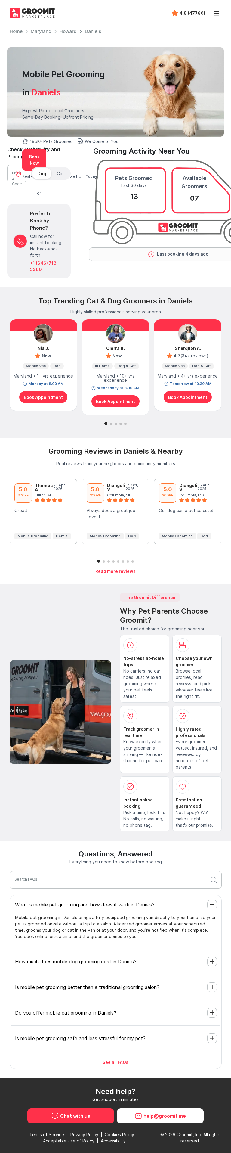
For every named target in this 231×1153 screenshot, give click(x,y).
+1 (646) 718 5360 (43, 266)
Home (16, 31)
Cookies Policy (119, 1134)
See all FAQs (115, 1062)
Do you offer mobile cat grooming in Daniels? (65, 1013)
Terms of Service (46, 1134)
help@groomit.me (164, 1116)
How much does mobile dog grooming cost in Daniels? (76, 962)
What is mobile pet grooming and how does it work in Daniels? (85, 905)
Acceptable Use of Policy (68, 1140)
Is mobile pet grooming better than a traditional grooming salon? (87, 987)
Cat (60, 173)
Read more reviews (115, 571)
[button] (105, 423)
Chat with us (75, 1116)
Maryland (41, 31)
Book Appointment (43, 397)
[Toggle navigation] (216, 13)
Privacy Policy (84, 1134)
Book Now (34, 160)
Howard (68, 31)
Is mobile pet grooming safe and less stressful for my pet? (80, 1038)
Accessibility (113, 1140)
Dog (42, 173)
